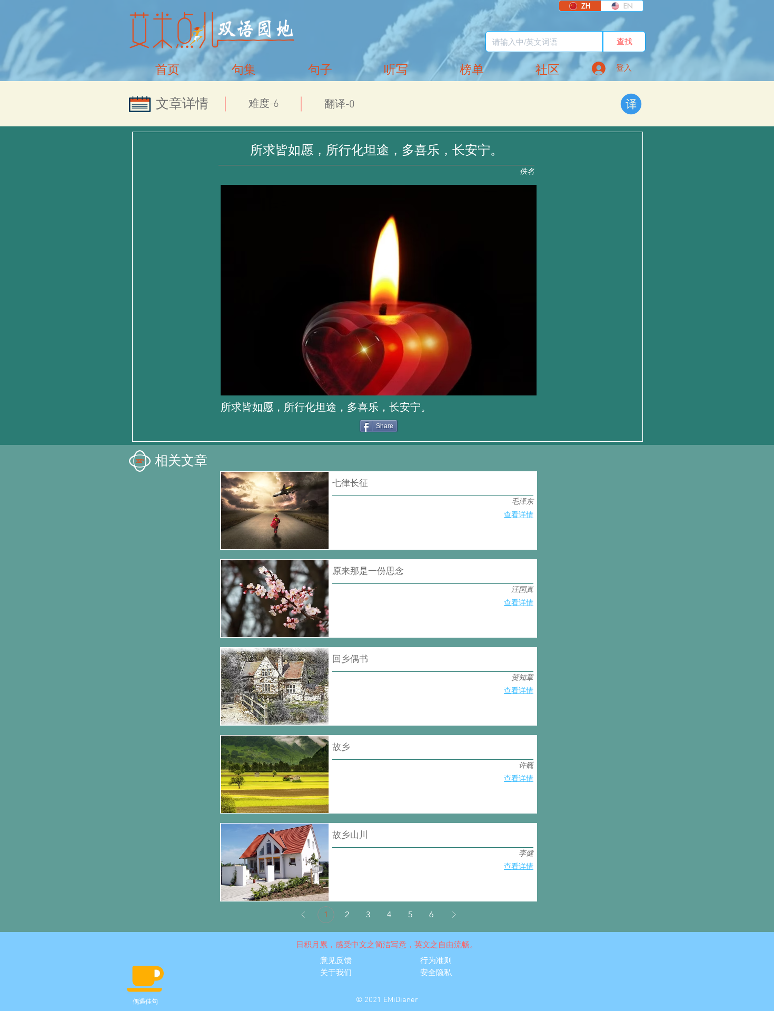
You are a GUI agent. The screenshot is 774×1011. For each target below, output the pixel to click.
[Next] (453, 914)
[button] (548, 70)
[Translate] (631, 104)
